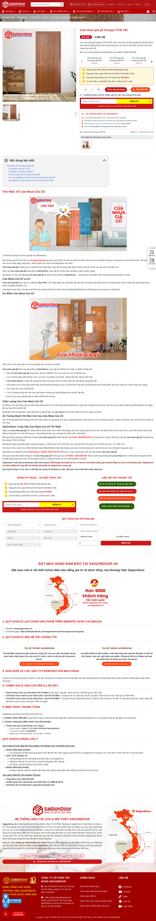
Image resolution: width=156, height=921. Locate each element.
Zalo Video (128, 906)
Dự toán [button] (152, 263)
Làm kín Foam (86, 537)
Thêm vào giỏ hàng (116, 89)
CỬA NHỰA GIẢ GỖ (39, 18)
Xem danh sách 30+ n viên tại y (116, 664)
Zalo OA (126, 901)
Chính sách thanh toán (89, 886)
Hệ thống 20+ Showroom (100, 126)
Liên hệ (137, 4)
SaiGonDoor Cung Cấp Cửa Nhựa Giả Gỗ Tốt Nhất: (31, 180)
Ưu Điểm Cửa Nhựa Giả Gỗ (21, 172)
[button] (6, 896)
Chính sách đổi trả (88, 896)
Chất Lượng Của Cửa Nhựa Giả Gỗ (24, 175)
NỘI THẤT (124, 11)
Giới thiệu (110, 4)
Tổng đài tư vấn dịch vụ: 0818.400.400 (54, 862)
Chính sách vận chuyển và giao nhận (96, 901)
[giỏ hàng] (148, 11)
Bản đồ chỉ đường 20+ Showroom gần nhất (115, 484)
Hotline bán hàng (79, 4)
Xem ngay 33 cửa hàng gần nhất (36, 856)
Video (129, 4)
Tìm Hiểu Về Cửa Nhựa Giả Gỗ (20, 166)
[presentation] (3, 113)
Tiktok (125, 896)
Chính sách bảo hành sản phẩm (93, 891)
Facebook (127, 887)
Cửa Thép (40, 11)
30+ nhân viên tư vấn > (119, 126)
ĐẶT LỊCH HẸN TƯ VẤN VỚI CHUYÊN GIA (116, 498)
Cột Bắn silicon (122, 537)
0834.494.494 (142, 89)
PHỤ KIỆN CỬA (106, 11)
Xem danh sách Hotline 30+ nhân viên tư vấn (116, 491)
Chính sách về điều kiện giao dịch (94, 906)
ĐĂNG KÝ (134, 101)
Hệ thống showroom (98, 4)
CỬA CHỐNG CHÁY (60, 11)
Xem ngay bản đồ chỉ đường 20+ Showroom (38, 664)
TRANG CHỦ (8, 18)
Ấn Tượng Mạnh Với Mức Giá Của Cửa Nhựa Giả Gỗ (32, 177)
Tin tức (120, 4)
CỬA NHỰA (9, 11)
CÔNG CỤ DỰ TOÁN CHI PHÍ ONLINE (116, 506)
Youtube (126, 892)
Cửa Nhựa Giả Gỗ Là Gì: (19, 169)
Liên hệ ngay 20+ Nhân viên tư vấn (69, 856)
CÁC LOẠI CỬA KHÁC (84, 11)
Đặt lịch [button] (152, 255)
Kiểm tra (126, 543)
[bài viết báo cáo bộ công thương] (20, 901)
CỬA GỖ (25, 11)
